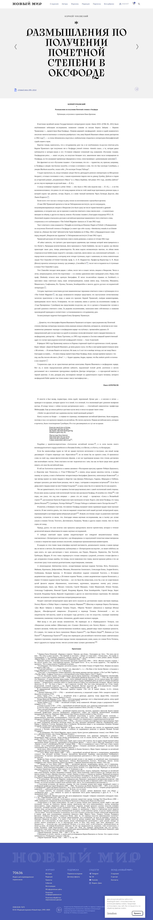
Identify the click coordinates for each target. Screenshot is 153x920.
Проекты (48, 880)
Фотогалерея (50, 886)
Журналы (75, 4)
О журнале (54, 4)
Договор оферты (73, 877)
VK (93, 877)
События (48, 883)
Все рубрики (109, 4)
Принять (137, 913)
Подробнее (112, 913)
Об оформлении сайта (53, 889)
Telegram (95, 874)
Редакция (86, 4)
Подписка (97, 4)
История (48, 874)
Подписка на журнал (74, 874)
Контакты (114, 880)
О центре (114, 877)
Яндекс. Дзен (97, 883)
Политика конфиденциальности (53, 893)
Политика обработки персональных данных (53, 899)
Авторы (65, 4)
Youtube (95, 880)
